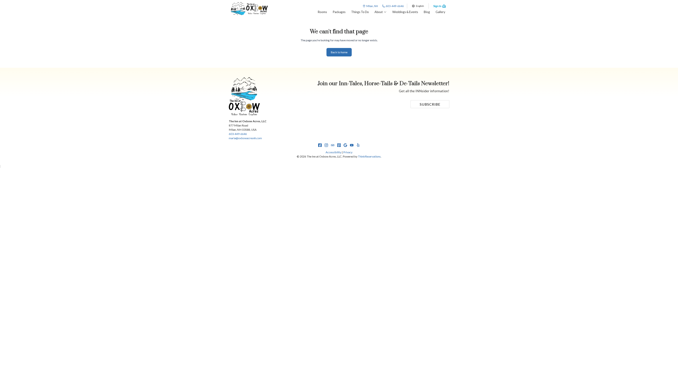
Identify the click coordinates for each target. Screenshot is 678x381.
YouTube (351, 145)
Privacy (347, 152)
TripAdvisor (332, 145)
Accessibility (333, 152)
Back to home (339, 52)
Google (345, 145)
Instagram (326, 145)
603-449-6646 (395, 6)
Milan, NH (372, 6)
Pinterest (339, 145)
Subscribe (430, 104)
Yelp (358, 145)
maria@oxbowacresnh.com (245, 138)
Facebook (320, 145)
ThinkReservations (369, 156)
